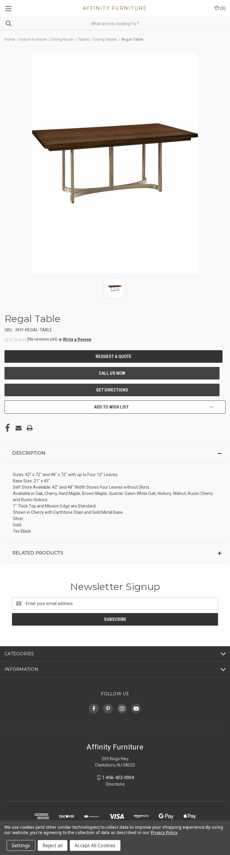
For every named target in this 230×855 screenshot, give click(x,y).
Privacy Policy (164, 832)
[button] (74, 339)
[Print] (30, 428)
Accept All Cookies (95, 845)
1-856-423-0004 (118, 777)
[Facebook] (7, 428)
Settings (21, 845)
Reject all (53, 845)
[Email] (19, 428)
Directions (115, 784)
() (222, 8)
